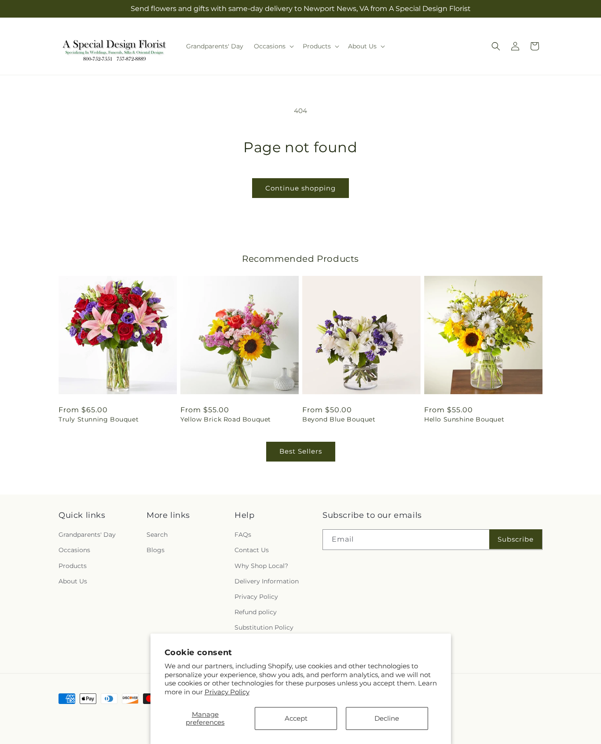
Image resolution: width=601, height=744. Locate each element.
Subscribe (516, 539)
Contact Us (252, 550)
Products (73, 566)
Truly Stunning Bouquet (99, 419)
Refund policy (256, 612)
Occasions (74, 550)
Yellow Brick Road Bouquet (225, 419)
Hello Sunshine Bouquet (464, 419)
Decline (386, 718)
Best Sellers (300, 451)
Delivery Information (267, 581)
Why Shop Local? (261, 566)
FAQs (243, 535)
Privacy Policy (227, 692)
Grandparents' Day (87, 535)
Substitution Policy (264, 627)
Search (157, 535)
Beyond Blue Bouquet (338, 419)
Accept (296, 718)
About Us (73, 581)
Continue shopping (300, 188)
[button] (273, 46)
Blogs (156, 550)
